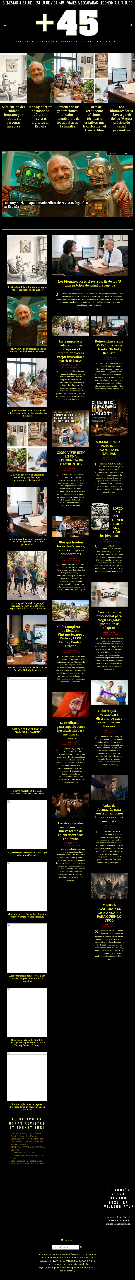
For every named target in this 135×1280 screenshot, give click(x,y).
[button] (81, 1247)
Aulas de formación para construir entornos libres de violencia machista (109, 813)
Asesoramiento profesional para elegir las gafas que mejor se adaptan (109, 620)
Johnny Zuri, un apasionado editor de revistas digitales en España (40, 116)
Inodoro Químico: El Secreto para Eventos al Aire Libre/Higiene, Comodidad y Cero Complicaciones (27, 1136)
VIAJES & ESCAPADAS (82, 2)
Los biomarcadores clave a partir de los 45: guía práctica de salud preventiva (121, 118)
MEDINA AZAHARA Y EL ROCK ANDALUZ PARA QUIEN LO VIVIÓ (109, 912)
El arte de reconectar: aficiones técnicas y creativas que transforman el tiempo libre (94, 118)
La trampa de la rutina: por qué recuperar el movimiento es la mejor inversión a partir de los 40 (70, 351)
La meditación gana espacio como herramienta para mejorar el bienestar (70, 730)
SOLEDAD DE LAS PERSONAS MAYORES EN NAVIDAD (109, 448)
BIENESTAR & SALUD (17, 2)
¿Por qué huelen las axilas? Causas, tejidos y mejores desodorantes (71, 548)
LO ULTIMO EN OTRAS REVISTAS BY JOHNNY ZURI (27, 1123)
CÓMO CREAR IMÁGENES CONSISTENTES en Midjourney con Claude (27, 1155)
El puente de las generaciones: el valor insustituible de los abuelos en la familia (67, 116)
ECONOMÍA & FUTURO (117, 2)
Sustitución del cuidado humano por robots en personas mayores (13, 116)
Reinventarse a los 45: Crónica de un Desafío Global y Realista (109, 347)
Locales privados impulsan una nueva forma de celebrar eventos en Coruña (71, 831)
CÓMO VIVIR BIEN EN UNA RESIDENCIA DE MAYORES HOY (71, 458)
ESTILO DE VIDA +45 (49, 2)
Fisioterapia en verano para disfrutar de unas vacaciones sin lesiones (109, 718)
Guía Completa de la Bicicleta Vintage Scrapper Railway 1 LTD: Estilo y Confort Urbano (70, 636)
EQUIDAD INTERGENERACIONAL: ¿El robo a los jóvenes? (27, 853)
